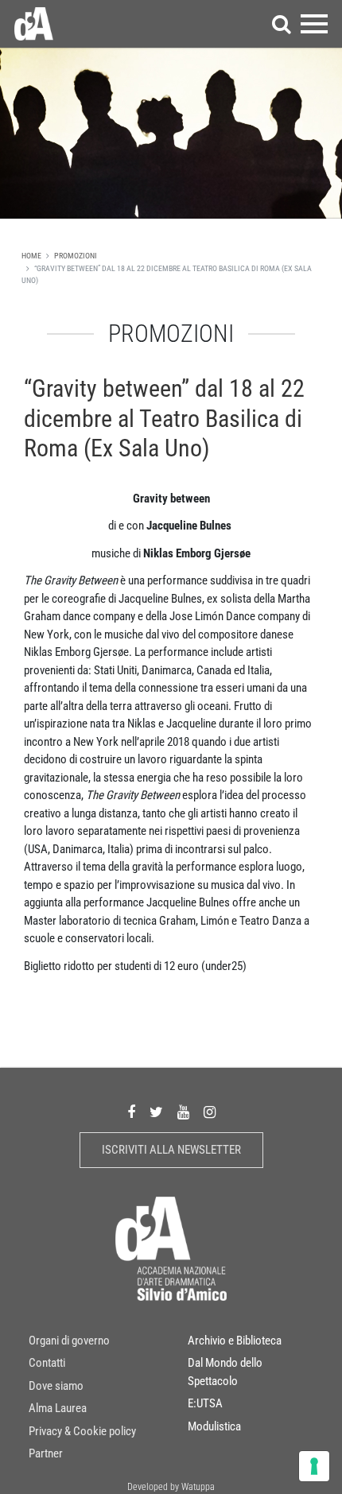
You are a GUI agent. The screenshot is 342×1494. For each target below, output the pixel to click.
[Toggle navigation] (314, 24)
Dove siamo (56, 1386)
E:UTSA (205, 1403)
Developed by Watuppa (171, 1486)
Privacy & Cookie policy (82, 1431)
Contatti (47, 1363)
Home (31, 255)
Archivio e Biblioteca (235, 1340)
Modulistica (214, 1426)
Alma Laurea (58, 1408)
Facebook (131, 1112)
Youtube (183, 1112)
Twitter (156, 1112)
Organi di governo (69, 1340)
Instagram (209, 1112)
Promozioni (75, 255)
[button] (281, 24)
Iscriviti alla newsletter (171, 1150)
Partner (46, 1453)
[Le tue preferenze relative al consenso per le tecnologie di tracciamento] (314, 1466)
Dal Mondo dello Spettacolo (225, 1372)
